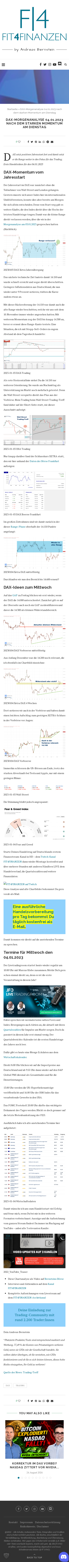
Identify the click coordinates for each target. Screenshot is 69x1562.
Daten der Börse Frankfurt (44, 461)
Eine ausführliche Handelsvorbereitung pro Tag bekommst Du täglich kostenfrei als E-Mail (33, 916)
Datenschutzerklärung (47, 1522)
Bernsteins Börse (54, 1278)
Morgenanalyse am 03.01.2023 (20, 224)
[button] (6, 1555)
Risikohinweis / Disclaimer (34, 1526)
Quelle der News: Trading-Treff (21, 1372)
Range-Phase (18, 526)
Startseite (12, 109)
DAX (8, 1385)
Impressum (26, 1522)
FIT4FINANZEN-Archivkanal (29, 1297)
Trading (20, 1385)
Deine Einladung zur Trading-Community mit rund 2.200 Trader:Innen (34, 1315)
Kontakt (13, 1522)
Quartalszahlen (12, 1029)
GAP (15, 595)
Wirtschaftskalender (15, 1057)
